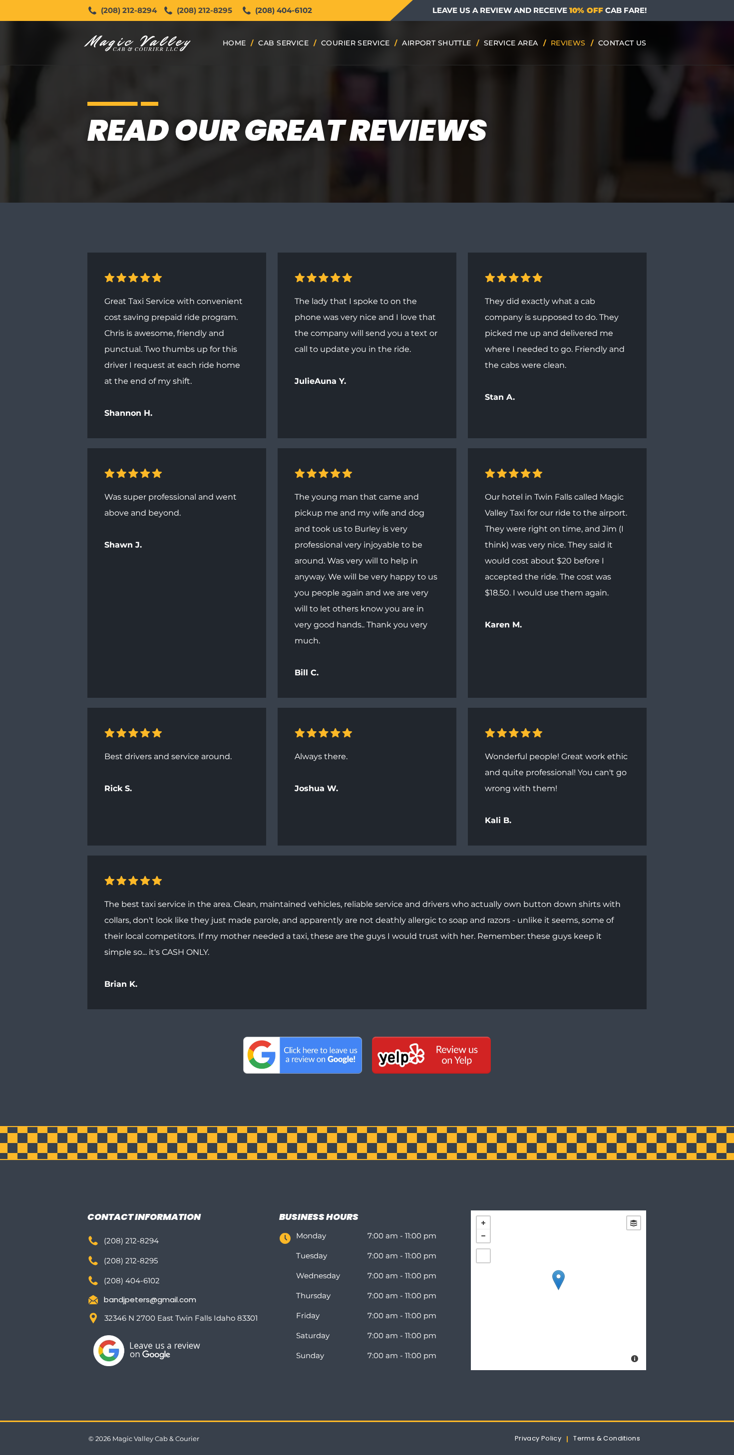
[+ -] (558, 1290)
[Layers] (633, 1222)
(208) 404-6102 (283, 10)
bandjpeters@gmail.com (150, 1299)
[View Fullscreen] (483, 1255)
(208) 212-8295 (204, 10)
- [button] (483, 1235)
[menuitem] (236, 43)
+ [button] (483, 1222)
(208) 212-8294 (129, 10)
